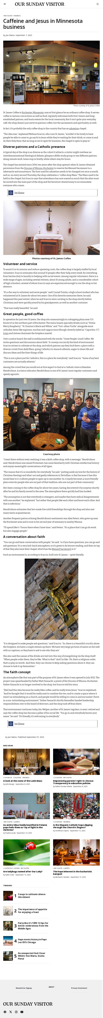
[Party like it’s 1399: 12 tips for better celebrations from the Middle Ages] (8, 926)
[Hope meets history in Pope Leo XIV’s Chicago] (8, 941)
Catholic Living (12, 868)
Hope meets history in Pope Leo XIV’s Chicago (32, 941)
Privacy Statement (79, 988)
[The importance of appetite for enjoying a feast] (8, 911)
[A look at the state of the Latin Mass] (26, 762)
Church (8, 778)
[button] (4, 4)
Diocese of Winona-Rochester (39, 168)
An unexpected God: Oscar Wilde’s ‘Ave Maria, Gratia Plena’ (31, 956)
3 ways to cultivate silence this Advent (31, 896)
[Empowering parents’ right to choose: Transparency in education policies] (76, 762)
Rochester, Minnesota (33, 112)
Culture (17, 778)
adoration (74, 128)
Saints (17, 822)
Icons (6, 333)
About (51, 987)
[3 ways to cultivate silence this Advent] (8, 896)
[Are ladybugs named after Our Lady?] (26, 852)
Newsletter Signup (24, 988)
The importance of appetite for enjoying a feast (32, 911)
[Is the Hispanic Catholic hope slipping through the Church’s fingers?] (76, 806)
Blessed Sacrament (61, 549)
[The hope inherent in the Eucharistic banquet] (76, 852)
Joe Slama (19, 192)
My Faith (8, 16)
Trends (17, 16)
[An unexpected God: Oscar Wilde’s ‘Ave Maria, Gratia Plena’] (8, 956)
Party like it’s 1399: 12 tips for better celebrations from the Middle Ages (33, 926)
